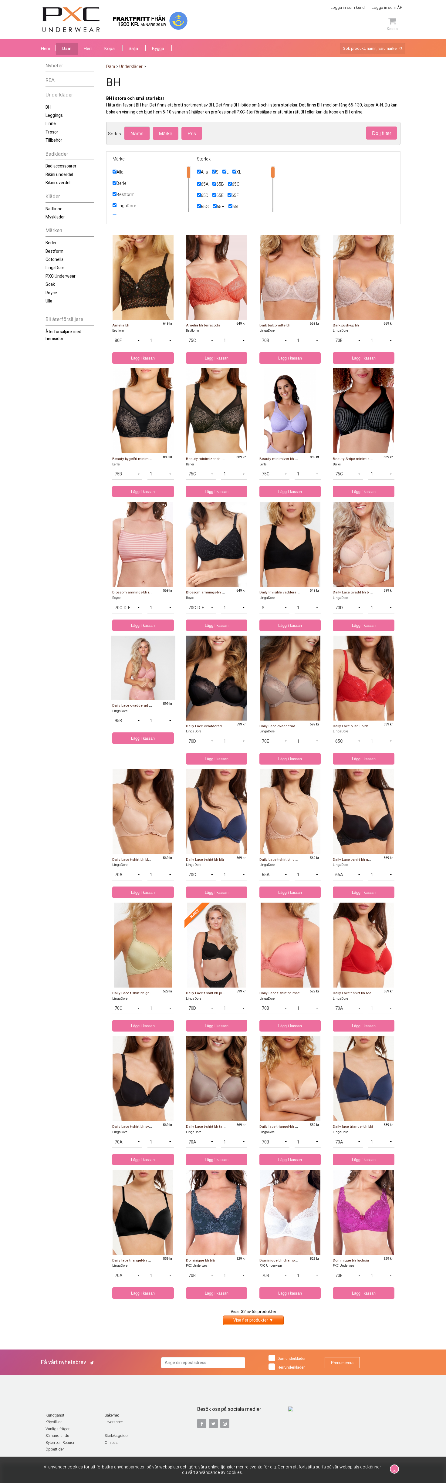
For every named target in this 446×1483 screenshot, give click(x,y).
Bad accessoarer (61, 166)
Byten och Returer (60, 1442)
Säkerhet (112, 1415)
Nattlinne (54, 209)
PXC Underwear (61, 276)
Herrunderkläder (291, 1367)
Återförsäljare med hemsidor (63, 335)
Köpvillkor (54, 1422)
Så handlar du (57, 1435)
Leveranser (114, 1422)
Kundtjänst (55, 1415)
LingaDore (55, 268)
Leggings (54, 115)
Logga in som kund (347, 7)
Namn (137, 133)
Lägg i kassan (143, 358)
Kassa (392, 29)
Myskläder (55, 217)
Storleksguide (116, 1435)
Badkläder (57, 154)
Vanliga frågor (57, 1429)
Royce (51, 293)
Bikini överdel (58, 183)
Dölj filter (381, 133)
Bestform (54, 251)
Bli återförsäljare (64, 319)
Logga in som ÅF (387, 7)
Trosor (52, 132)
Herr (88, 49)
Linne (51, 123)
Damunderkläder (292, 1358)
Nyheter (54, 65)
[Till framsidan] (71, 19)
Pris (192, 133)
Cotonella (54, 259)
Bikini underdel (59, 174)
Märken (54, 230)
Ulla (49, 301)
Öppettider (55, 1449)
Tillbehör (54, 140)
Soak (50, 284)
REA (50, 80)
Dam (67, 49)
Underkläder (59, 95)
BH (48, 107)
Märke (165, 133)
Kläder (53, 196)
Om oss (111, 1442)
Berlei (51, 243)
